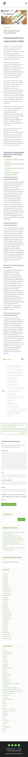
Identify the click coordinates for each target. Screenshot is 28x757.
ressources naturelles (12, 409)
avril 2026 (5, 582)
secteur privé (22, 409)
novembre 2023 (7, 638)
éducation (5, 666)
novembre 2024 (7, 615)
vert (4, 730)
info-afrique (8, 359)
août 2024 (5, 621)
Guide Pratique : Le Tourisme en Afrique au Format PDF (14, 432)
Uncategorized (6, 726)
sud (4, 717)
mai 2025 (5, 603)
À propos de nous (10, 748)
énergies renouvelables (12, 384)
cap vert (5, 656)
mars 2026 (5, 583)
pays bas (5, 705)
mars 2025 (5, 607)
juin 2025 (5, 601)
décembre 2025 (7, 589)
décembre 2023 (7, 636)
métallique (5, 685)
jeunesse (21, 397)
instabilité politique (11, 394)
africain (5, 650)
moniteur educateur (8, 693)
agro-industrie (10, 369)
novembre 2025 (7, 591)
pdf (4, 707)
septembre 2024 (7, 619)
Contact (19, 748)
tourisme (9, 416)
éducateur (5, 664)
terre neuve (6, 721)
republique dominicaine (9, 711)
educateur (5, 662)
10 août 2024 (7, 27)
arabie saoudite (7, 654)
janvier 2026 (6, 587)
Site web (3, 487)
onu (4, 701)
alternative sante (7, 652)
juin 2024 (5, 624)
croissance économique (12, 372)
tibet (4, 724)
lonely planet (6, 681)
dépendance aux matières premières (15, 375)
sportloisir (5, 715)
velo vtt (5, 728)
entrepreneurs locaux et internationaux (15, 388)
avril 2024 (5, 628)
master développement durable (11, 683)
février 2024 (6, 632)
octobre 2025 (6, 593)
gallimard (5, 672)
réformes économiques (12, 406)
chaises (5, 658)
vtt (3, 732)
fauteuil (5, 670)
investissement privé (11, 397)
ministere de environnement (10, 687)
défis (21, 372)
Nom (2, 472)
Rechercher (7, 514)
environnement (7, 668)
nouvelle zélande (7, 699)
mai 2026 (5, 580)
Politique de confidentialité (14, 750)
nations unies (6, 695)
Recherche (21, 519)
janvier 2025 (6, 611)
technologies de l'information (13, 413)
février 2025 (6, 609)
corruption (18, 369)
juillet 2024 (6, 623)
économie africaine (11, 378)
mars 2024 (5, 630)
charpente (5, 660)
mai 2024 (5, 626)
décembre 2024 (7, 613)
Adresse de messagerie (6, 480)
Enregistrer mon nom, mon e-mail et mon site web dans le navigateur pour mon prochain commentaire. (14, 495)
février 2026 (6, 585)
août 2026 (5, 574)
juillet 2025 (6, 599)
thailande (5, 722)
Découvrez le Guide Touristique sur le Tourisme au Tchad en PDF (13, 426)
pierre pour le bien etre (9, 709)
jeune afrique (6, 680)
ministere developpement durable (12, 689)
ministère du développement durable (12, 691)
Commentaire (4, 450)
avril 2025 (5, 605)
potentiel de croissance (12, 403)
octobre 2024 (6, 617)
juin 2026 (5, 578)
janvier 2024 (6, 634)
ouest (4, 703)
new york (5, 697)
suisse (4, 719)
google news (6, 674)
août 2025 (5, 597)
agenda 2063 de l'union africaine (14, 366)
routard (5, 713)
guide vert (5, 678)
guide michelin (7, 676)
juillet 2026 (6, 576)
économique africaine (12, 381)
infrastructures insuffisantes (13, 391)
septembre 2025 (7, 595)
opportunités (10, 400)
